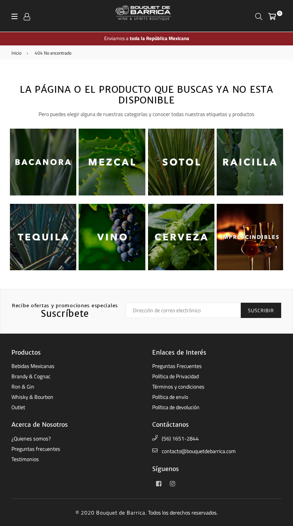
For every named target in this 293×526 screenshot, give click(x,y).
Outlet (18, 407)
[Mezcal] (112, 193)
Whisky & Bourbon (32, 397)
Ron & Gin (22, 386)
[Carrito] (272, 16)
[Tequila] (43, 268)
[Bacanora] (43, 193)
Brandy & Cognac (30, 376)
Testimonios (25, 459)
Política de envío (170, 397)
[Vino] (112, 268)
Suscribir (261, 310)
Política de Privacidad (175, 376)
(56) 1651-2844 (180, 438)
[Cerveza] (181, 268)
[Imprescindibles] (250, 268)
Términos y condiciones (178, 386)
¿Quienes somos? (31, 438)
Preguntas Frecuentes (177, 366)
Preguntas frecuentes (35, 449)
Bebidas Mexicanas (33, 366)
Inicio (16, 53)
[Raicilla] (250, 193)
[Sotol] (181, 193)
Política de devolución (176, 407)
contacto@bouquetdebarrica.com (199, 451)
